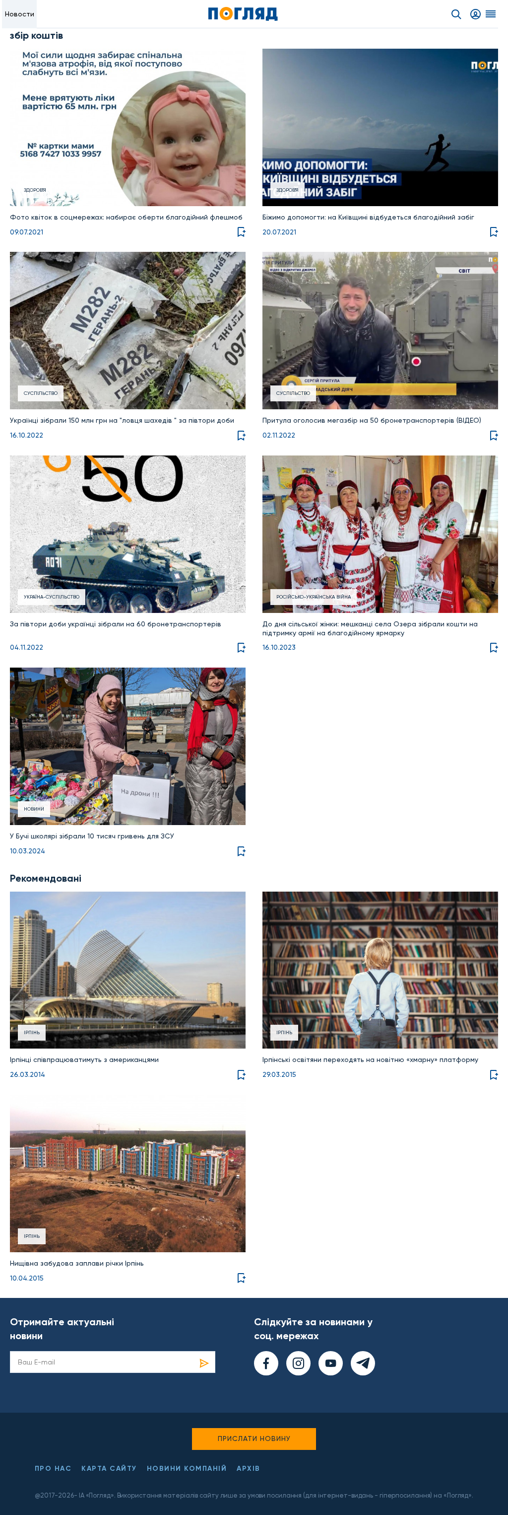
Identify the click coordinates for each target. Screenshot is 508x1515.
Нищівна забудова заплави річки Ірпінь (77, 1263)
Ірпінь (32, 1032)
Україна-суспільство (51, 597)
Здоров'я (35, 190)
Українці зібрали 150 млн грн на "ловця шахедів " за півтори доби (122, 420)
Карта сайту (109, 1468)
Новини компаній (187, 1468)
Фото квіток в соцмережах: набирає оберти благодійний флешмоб (126, 217)
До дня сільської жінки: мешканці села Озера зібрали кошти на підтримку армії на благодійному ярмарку (370, 628)
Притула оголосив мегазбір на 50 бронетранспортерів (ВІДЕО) (371, 420)
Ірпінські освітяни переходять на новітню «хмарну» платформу (370, 1059)
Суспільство (41, 393)
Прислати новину (254, 1438)
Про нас (53, 1468)
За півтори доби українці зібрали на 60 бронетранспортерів (115, 624)
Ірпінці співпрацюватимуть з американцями (84, 1059)
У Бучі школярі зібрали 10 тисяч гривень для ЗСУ (92, 836)
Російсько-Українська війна (313, 597)
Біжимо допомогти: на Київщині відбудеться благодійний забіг (368, 217)
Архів (248, 1468)
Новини (34, 809)
